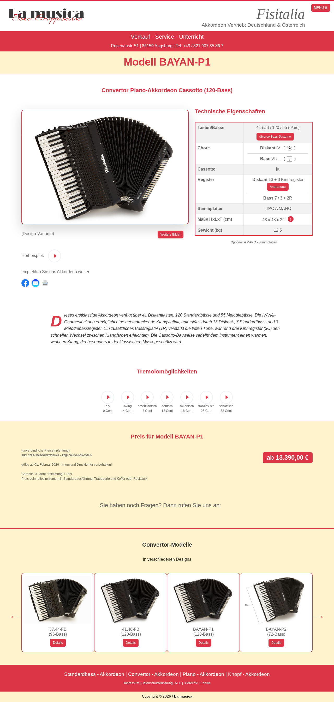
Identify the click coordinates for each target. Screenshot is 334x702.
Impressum (131, 683)
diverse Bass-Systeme (275, 136)
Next (317, 612)
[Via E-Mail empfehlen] (35, 282)
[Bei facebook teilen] (25, 282)
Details (58, 643)
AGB (178, 683)
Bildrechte (191, 683)
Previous (11, 612)
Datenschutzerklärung (157, 683)
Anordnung (278, 186)
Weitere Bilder (170, 234)
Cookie (205, 683)
